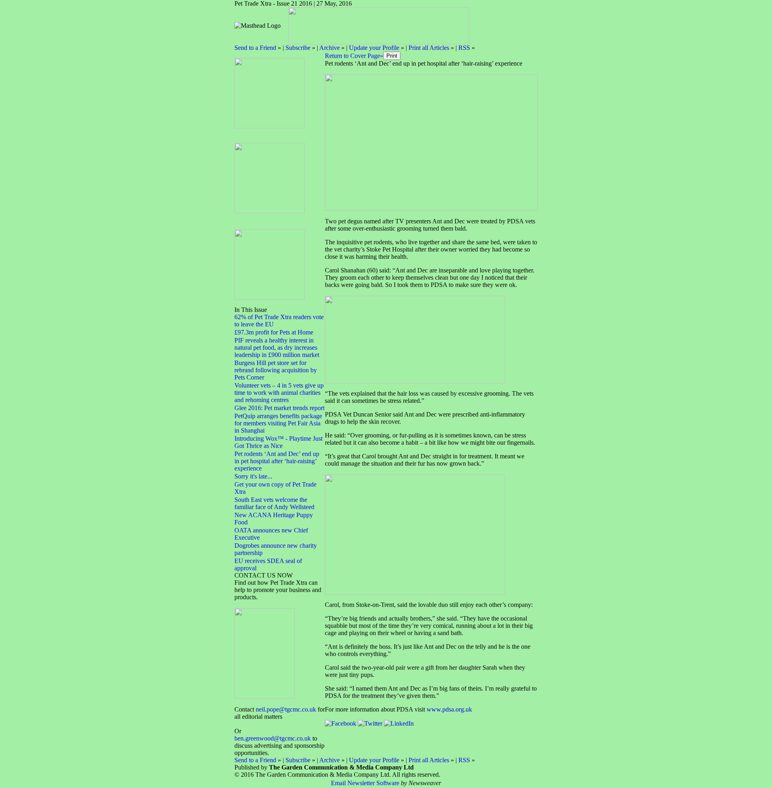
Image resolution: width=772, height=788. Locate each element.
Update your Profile (374, 47)
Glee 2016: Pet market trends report (279, 407)
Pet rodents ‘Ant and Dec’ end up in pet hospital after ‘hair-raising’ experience (276, 461)
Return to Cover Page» (354, 55)
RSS (464, 47)
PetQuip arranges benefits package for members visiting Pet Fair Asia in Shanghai (278, 423)
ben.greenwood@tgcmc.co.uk (272, 738)
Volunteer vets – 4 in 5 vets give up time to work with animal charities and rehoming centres (279, 392)
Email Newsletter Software (365, 783)
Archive (329, 47)
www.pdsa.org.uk (449, 709)
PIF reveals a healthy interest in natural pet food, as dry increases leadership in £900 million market (276, 347)
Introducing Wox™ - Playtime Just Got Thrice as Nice (278, 442)
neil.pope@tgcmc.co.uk (286, 709)
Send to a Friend (255, 47)
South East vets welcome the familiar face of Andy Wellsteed (274, 503)
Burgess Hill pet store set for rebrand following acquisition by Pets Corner (275, 370)
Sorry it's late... (253, 476)
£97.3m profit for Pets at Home (273, 332)
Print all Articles (429, 47)
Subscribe (297, 47)
